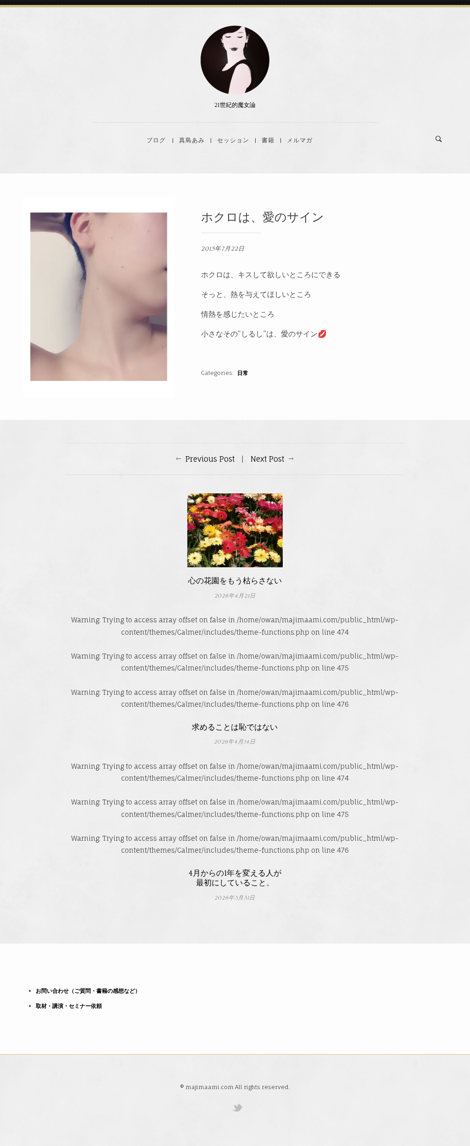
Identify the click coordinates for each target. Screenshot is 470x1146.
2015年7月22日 (223, 249)
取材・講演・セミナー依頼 (69, 1005)
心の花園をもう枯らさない (235, 581)
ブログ (156, 140)
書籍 (268, 140)
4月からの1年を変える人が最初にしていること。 (235, 878)
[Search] (439, 139)
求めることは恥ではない (235, 727)
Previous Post (210, 459)
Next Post (267, 459)
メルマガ (300, 140)
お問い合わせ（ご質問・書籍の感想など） (88, 990)
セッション (233, 140)
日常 (242, 372)
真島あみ (192, 140)
